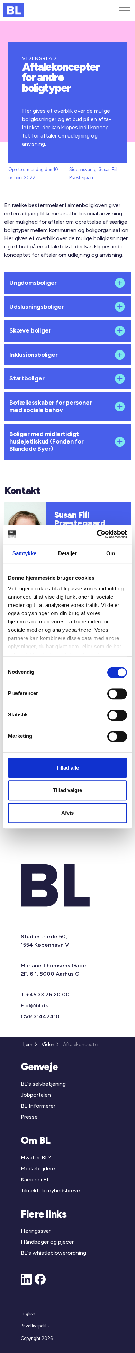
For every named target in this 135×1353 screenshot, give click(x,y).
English (28, 1313)
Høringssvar (36, 1231)
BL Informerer (38, 1105)
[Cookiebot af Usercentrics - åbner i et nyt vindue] (97, 534)
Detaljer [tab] (67, 553)
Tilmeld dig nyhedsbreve (50, 1190)
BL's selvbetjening (43, 1083)
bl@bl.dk (36, 1005)
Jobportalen (36, 1094)
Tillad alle (67, 768)
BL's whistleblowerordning (53, 1253)
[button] (67, 283)
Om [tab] (110, 553)
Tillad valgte (67, 790)
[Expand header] (124, 10)
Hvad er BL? (36, 1157)
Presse (29, 1116)
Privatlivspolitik (35, 1326)
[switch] (117, 693)
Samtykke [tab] (24, 553)
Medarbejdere (38, 1168)
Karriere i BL (35, 1179)
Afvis (67, 813)
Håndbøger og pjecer (47, 1242)
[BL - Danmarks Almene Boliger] (13, 10)
